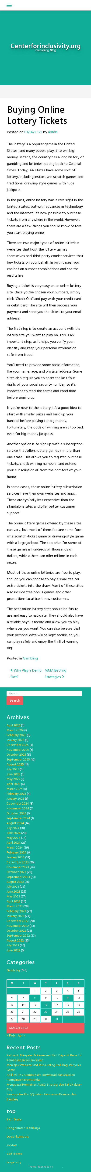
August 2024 (15, 823)
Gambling (30, 659)
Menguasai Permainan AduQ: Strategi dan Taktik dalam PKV (44, 1087)
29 (34, 1019)
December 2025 (18, 745)
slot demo (14, 1154)
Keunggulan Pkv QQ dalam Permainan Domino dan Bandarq (41, 1097)
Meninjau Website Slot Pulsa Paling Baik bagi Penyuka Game (44, 1068)
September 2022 (18, 935)
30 (46, 1019)
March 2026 (15, 730)
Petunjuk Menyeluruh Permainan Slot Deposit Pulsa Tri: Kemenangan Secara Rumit (44, 1058)
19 (78, 1005)
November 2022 (18, 926)
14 (23, 1005)
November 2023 (18, 867)
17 (57, 1005)
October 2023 (16, 872)
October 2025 (16, 755)
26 (78, 1012)
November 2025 (18, 750)
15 (35, 1005)
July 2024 (13, 828)
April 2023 (13, 901)
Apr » (22, 1035)
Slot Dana (14, 1119)
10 (57, 998)
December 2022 (18, 921)
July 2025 (13, 769)
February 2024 (16, 852)
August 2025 (15, 764)
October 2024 (16, 813)
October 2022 (16, 931)
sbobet (12, 1145)
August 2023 (15, 882)
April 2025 (13, 784)
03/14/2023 (33, 132)
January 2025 (15, 799)
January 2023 (15, 916)
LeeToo (58, 1167)
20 (11, 1012)
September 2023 (18, 877)
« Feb (11, 1035)
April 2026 (13, 725)
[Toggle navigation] (9, 5)
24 (56, 1012)
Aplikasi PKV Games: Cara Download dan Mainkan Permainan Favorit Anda (41, 1077)
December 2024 (18, 803)
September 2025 (18, 759)
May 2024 (13, 838)
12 (78, 998)
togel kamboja (18, 1136)
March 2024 (15, 847)
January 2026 (15, 740)
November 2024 (18, 808)
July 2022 (13, 945)
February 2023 (16, 911)
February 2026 (16, 735)
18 (67, 1005)
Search (15, 701)
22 (34, 1012)
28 (23, 1019)
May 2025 (13, 779)
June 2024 (14, 833)
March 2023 (15, 906)
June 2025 (13, 774)
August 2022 (15, 940)
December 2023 (18, 862)
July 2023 (13, 887)
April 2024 (14, 843)
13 (12, 1005)
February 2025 (16, 794)
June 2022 (13, 950)
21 (23, 1012)
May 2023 (13, 896)
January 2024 (15, 857)
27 (11, 1019)
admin (53, 132)
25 (67, 1012)
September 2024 (18, 818)
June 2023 (13, 891)
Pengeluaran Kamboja (23, 1128)
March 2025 (15, 789)
